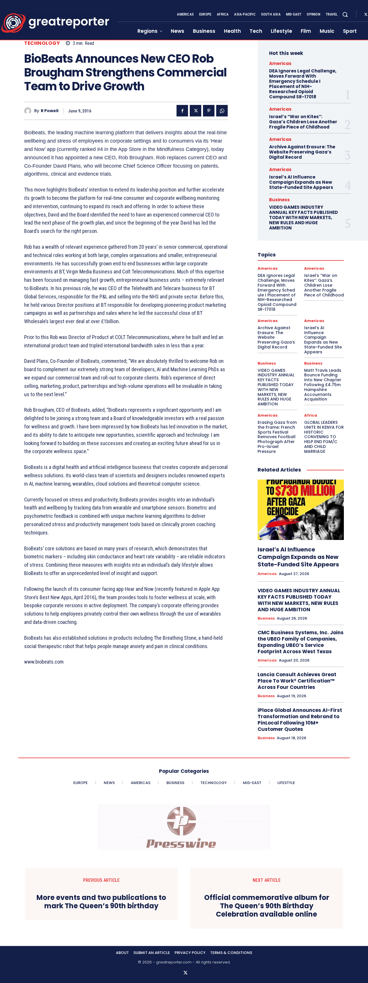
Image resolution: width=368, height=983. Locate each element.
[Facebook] (182, 110)
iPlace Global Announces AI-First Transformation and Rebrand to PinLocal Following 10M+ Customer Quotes (300, 720)
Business (279, 200)
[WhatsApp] (222, 110)
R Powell (49, 110)
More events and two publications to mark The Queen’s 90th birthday (101, 902)
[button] (345, 14)
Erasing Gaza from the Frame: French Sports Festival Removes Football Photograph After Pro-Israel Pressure (277, 436)
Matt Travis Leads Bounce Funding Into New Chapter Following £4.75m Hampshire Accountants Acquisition (322, 384)
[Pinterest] (208, 110)
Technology (42, 43)
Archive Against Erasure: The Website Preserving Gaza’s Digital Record (302, 152)
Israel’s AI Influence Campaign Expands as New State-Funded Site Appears (301, 182)
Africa (310, 415)
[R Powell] (29, 110)
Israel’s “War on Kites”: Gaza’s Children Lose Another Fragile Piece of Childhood (303, 122)
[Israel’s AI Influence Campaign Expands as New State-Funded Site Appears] (301, 510)
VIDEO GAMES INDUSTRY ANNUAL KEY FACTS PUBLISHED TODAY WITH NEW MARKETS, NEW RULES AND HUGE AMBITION (303, 217)
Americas (280, 63)
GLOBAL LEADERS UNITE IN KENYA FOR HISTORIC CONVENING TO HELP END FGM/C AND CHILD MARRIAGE (324, 436)
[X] (195, 110)
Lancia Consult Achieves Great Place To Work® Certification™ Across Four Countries (297, 681)
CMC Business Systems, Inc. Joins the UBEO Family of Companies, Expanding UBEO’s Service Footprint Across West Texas (301, 642)
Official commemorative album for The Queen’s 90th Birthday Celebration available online (266, 906)
